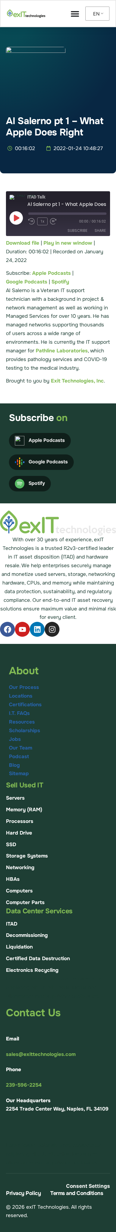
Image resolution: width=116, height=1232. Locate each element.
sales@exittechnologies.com (41, 1054)
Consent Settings (88, 1186)
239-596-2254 (24, 1085)
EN (96, 14)
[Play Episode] (16, 217)
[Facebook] (7, 629)
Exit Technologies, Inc (77, 381)
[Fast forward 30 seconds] (54, 221)
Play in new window (67, 243)
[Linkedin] (37, 629)
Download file (22, 243)
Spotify (60, 282)
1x (42, 221)
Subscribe (77, 230)
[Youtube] (22, 629)
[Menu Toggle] (74, 13)
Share (100, 230)
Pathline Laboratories (62, 351)
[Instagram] (52, 629)
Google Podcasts (26, 282)
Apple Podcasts (51, 273)
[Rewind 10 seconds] (31, 221)
